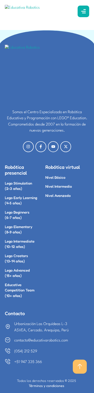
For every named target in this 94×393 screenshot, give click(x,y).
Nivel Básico (55, 177)
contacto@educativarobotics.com (41, 340)
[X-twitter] (65, 146)
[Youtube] (53, 146)
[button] (80, 367)
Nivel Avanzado (58, 195)
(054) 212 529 (25, 351)
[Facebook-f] (40, 146)
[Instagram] (28, 146)
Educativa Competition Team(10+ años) (19, 290)
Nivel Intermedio (58, 186)
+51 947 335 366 (28, 362)
